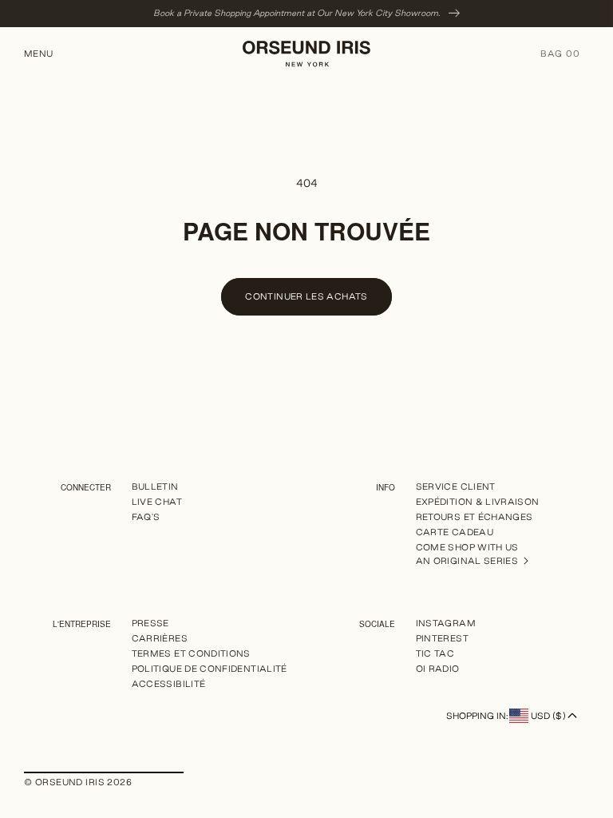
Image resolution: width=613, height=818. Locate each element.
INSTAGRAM (446, 623)
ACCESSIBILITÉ (169, 684)
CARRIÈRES (160, 638)
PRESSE (150, 623)
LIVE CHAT (157, 501)
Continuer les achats (306, 296)
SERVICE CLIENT (456, 486)
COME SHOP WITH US (467, 547)
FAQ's (146, 517)
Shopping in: (506, 716)
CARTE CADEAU (454, 532)
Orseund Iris (70, 782)
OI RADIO (438, 668)
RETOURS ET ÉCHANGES (474, 517)
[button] (45, 53)
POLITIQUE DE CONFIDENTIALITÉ (209, 668)
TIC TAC (435, 653)
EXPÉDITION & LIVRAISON (478, 501)
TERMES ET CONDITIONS (191, 653)
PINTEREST (442, 638)
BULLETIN (155, 486)
